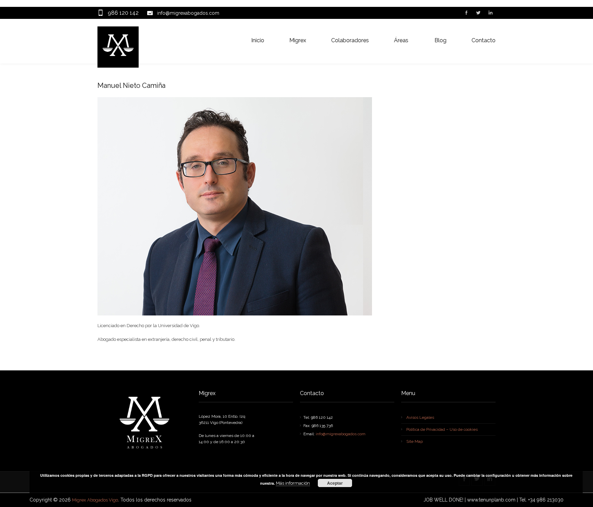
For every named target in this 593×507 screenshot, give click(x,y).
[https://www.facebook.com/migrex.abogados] (466, 13)
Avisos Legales (420, 417)
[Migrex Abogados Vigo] (118, 47)
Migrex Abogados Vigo (95, 500)
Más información (293, 483)
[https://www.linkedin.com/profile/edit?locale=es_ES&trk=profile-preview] (490, 13)
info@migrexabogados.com (188, 13)
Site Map (414, 441)
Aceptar (335, 483)
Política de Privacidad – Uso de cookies (442, 429)
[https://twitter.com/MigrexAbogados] (478, 13)
